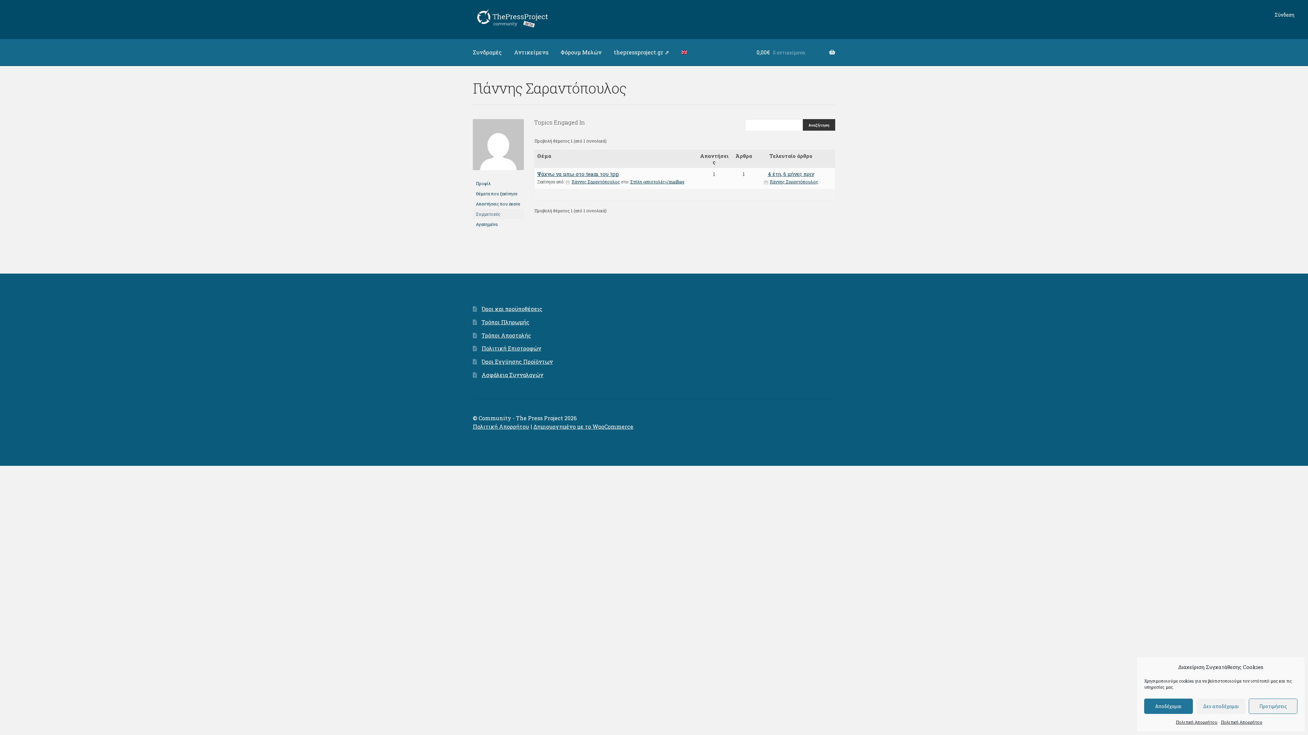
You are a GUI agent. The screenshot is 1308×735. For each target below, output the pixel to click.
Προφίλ (483, 183)
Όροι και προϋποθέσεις (512, 308)
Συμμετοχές (488, 214)
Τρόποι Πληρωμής (505, 322)
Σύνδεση (1284, 15)
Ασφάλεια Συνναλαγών (512, 374)
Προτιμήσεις (1273, 706)
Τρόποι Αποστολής (506, 335)
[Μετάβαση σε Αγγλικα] (684, 52)
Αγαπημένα (487, 224)
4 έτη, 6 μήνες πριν (791, 173)
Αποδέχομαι (1168, 706)
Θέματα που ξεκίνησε (496, 193)
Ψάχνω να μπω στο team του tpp (578, 173)
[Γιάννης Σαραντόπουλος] (498, 175)
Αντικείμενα (531, 52)
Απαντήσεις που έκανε (498, 204)
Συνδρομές (487, 52)
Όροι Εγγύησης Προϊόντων (517, 361)
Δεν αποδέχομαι (1221, 706)
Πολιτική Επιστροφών (511, 348)
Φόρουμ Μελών (581, 52)
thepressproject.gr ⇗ (641, 52)
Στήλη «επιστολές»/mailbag (657, 181)
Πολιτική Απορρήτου (1196, 722)
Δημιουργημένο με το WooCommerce (583, 426)
